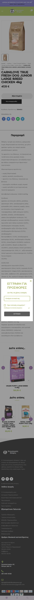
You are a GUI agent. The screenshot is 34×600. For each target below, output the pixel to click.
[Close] (31, 281)
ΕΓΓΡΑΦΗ (17, 314)
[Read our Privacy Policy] (29, 308)
